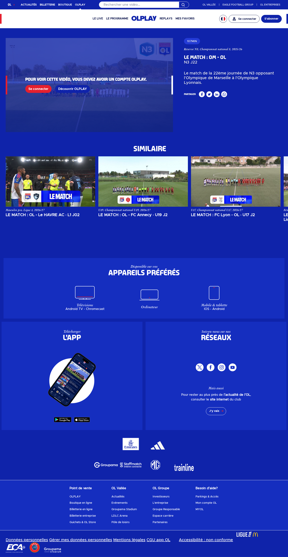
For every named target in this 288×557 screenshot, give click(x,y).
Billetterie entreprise (83, 515)
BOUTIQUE (65, 5)
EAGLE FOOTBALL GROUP (238, 5)
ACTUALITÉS (29, 5)
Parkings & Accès (207, 496)
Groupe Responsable (166, 509)
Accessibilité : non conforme (206, 540)
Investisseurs (161, 496)
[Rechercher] (144, 5)
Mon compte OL (206, 503)
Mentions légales (129, 540)
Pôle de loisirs (120, 522)
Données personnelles (27, 540)
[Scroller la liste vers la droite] (274, 181)
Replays (166, 18)
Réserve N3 (191, 49)
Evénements (119, 503)
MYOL (200, 509)
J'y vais (214, 411)
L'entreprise (160, 503)
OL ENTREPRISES (270, 5)
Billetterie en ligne (81, 509)
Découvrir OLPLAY (72, 89)
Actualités (117, 496)
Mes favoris (185, 18)
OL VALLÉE (209, 5)
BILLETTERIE (47, 5)
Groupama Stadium (124, 509)
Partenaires (160, 522)
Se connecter (38, 89)
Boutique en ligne (81, 503)
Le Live (98, 18)
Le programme (117, 18)
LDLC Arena (119, 515)
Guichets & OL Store (83, 522)
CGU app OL (158, 540)
